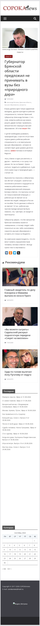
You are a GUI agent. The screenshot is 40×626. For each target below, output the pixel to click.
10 (10, 550)
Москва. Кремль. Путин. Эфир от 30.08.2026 (19, 410)
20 (25, 554)
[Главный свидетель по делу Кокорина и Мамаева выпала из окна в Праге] (20, 269)
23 (5, 558)
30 (5, 563)
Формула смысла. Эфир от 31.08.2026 (16, 397)
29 (35, 558)
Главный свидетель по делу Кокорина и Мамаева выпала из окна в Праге (20, 292)
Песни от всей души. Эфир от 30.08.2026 (17, 424)
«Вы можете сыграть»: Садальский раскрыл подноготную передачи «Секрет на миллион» (17, 334)
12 (20, 550)
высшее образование (12, 105)
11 (15, 550)
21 (30, 554)
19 (20, 554)
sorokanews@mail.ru (15, 589)
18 (15, 554)
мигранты (22, 105)
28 (30, 558)
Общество (8, 56)
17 (10, 554)
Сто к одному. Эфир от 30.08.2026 (15, 434)
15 (35, 550)
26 (20, 558)
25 (15, 558)
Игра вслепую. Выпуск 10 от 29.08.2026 (17, 443)
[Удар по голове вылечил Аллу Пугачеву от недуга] (20, 351)
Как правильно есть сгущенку (13, 414)
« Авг (4, 569)
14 (30, 550)
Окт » (9, 569)
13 (25, 550)
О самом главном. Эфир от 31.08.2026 (16, 401)
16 (5, 554)
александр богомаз (12, 102)
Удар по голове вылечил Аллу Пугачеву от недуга (18, 373)
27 (25, 558)
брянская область (25, 102)
